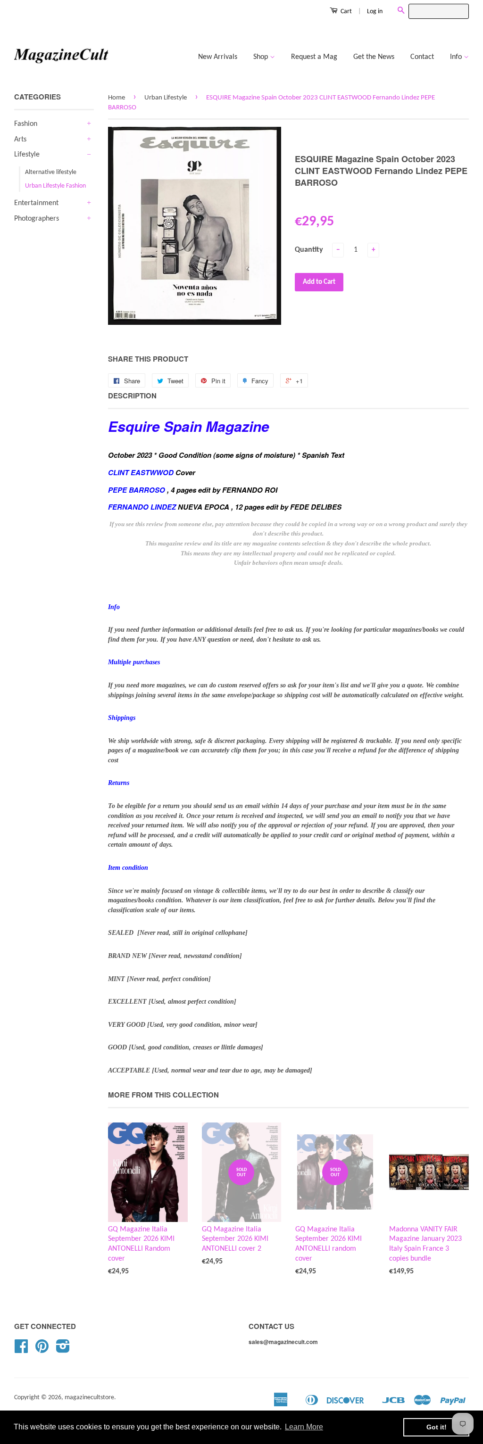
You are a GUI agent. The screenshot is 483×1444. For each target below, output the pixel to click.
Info (457, 57)
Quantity (309, 250)
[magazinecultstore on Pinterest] (42, 1350)
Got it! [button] (436, 1427)
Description (132, 396)
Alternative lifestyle (50, 172)
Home (116, 97)
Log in (375, 11)
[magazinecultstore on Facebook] (21, 1350)
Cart (345, 11)
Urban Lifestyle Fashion (55, 186)
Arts (20, 139)
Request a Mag (314, 57)
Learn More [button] (304, 1427)
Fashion (25, 124)
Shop (261, 57)
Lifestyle (27, 154)
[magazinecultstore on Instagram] (63, 1350)
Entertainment (36, 203)
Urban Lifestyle (165, 97)
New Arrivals (217, 57)
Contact (422, 57)
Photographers (36, 219)
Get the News (373, 57)
